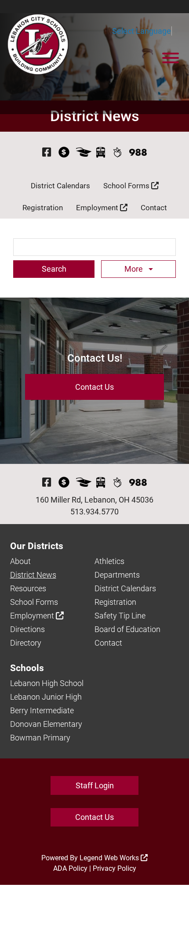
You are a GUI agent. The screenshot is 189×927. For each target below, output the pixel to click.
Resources (28, 588)
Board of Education (127, 629)
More (134, 268)
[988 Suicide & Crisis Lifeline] (138, 152)
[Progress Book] (83, 152)
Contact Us (94, 387)
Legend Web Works (110, 858)
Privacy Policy (114, 868)
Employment (98, 207)
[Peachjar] (117, 152)
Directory (25, 642)
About (20, 561)
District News (33, 574)
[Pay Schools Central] (64, 152)
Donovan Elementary (46, 724)
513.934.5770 (94, 511)
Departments (117, 574)
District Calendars (60, 185)
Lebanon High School (47, 683)
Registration (42, 207)
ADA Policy (70, 868)
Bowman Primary (40, 737)
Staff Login (95, 785)
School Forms (127, 185)
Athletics (109, 561)
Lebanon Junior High (46, 696)
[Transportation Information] (100, 152)
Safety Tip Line (119, 615)
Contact (154, 207)
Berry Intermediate (42, 710)
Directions (27, 629)
